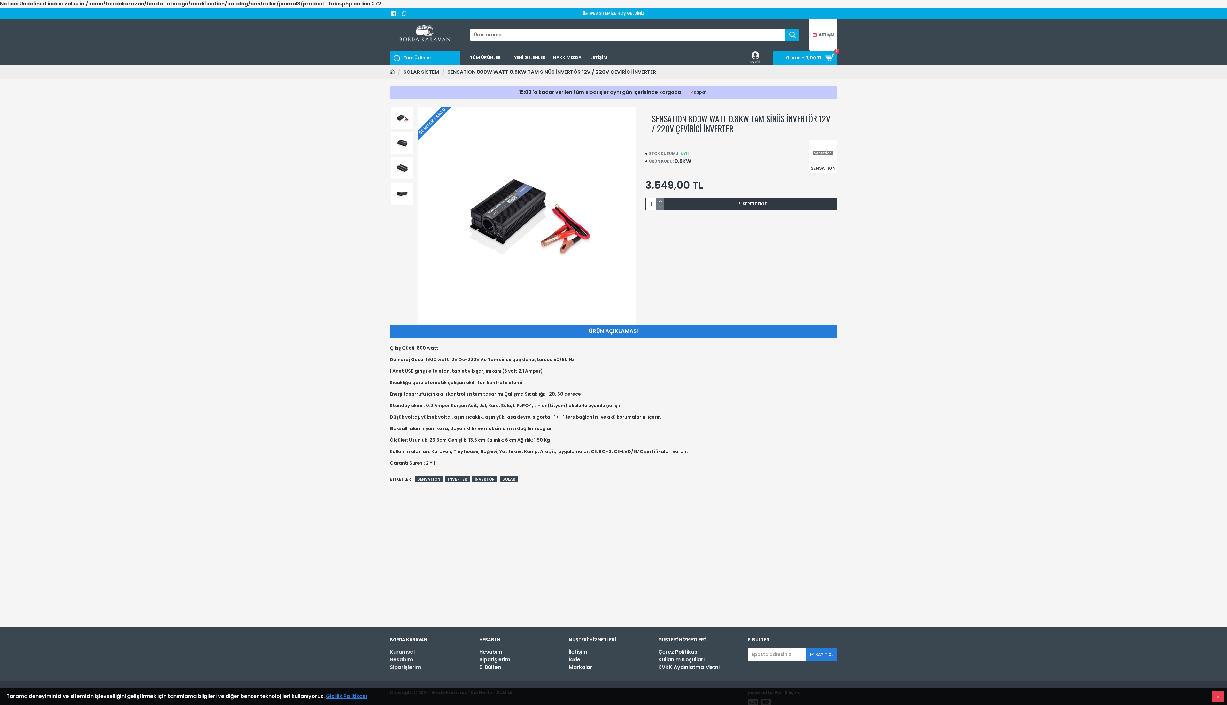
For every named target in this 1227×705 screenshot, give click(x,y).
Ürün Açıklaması (613, 331)
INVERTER (457, 479)
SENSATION (428, 479)
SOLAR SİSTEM (421, 72)
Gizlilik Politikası (346, 696)
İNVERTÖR (485, 479)
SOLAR (508, 479)
